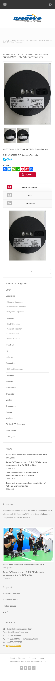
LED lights (10, 436)
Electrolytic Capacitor (16, 307)
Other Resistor (13, 338)
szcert (42, 658)
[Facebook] (25, 668)
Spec (29, 195)
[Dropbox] (33, 668)
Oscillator (10, 375)
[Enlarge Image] (27, 63)
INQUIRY (29, 174)
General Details (29, 187)
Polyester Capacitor (15, 311)
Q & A (5, 612)
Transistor (34, 155)
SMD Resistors (13, 324)
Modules (9, 418)
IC (7, 351)
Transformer (11, 406)
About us (13, 658)
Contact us (33, 658)
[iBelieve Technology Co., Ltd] (27, 21)
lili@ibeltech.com (13, 646)
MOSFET (10, 345)
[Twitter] (21, 668)
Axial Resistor (13, 334)
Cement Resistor (14, 329)
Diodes (9, 400)
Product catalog (9, 606)
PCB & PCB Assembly (15, 424)
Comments (30, 203)
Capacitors (10, 296)
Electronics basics (10, 600)
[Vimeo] (29, 668)
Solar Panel (11, 430)
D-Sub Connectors (15, 369)
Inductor (9, 357)
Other (8, 290)
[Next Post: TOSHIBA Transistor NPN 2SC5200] (32, 271)
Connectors (11, 363)
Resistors (10, 318)
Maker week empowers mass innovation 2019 (26, 455)
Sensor (9, 412)
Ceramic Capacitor (15, 302)
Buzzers (9, 382)
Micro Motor (11, 388)
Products (22, 658)
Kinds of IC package (11, 594)
